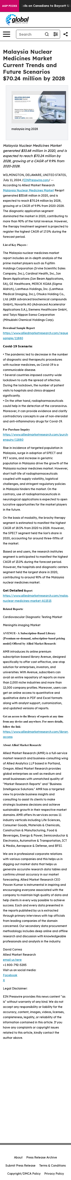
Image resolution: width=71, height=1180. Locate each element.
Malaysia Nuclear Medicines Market (28, 190)
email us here (12, 960)
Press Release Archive (41, 1157)
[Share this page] (65, 34)
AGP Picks (9, 6)
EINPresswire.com (36, 180)
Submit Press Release (20, 1165)
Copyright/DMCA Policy (24, 1173)
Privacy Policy (54, 1173)
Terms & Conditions (52, 1165)
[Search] (46, 34)
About (18, 1157)
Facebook (10, 975)
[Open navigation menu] (6, 34)
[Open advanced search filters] (55, 34)
